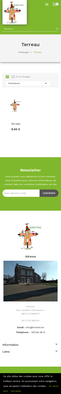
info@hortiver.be (35, 327)
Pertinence (28, 83)
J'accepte (15, 391)
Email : (21, 327)
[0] (54, 4)
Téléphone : (23, 332)
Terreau (15, 123)
